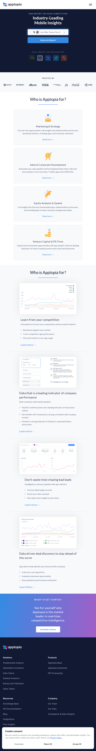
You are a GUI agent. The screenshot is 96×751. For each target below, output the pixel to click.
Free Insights (9, 724)
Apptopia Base (55, 663)
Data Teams (8, 673)
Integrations (8, 719)
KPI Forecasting (55, 673)
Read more (47, 139)
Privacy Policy (56, 738)
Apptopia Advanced (57, 668)
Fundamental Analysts (13, 663)
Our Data (52, 709)
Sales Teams (9, 688)
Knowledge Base (11, 703)
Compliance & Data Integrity (61, 714)
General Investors (11, 678)
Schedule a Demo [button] (48, 629)
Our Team (52, 703)
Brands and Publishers (13, 683)
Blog (5, 714)
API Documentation (12, 709)
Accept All (77, 744)
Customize (19, 744)
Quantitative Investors (13, 668)
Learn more (26, 344)
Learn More (25, 586)
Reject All (48, 744)
